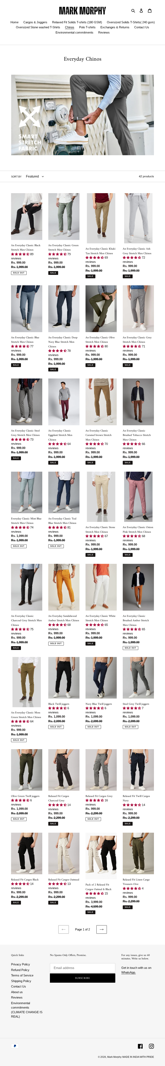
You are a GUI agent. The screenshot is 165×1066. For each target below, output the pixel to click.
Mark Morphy (114, 1057)
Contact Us (18, 986)
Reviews (17, 997)
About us (17, 992)
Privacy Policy (20, 964)
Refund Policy (20, 970)
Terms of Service (22, 975)
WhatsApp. (128, 972)
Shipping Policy (21, 981)
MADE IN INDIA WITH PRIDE (138, 1057)
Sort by (16, 176)
